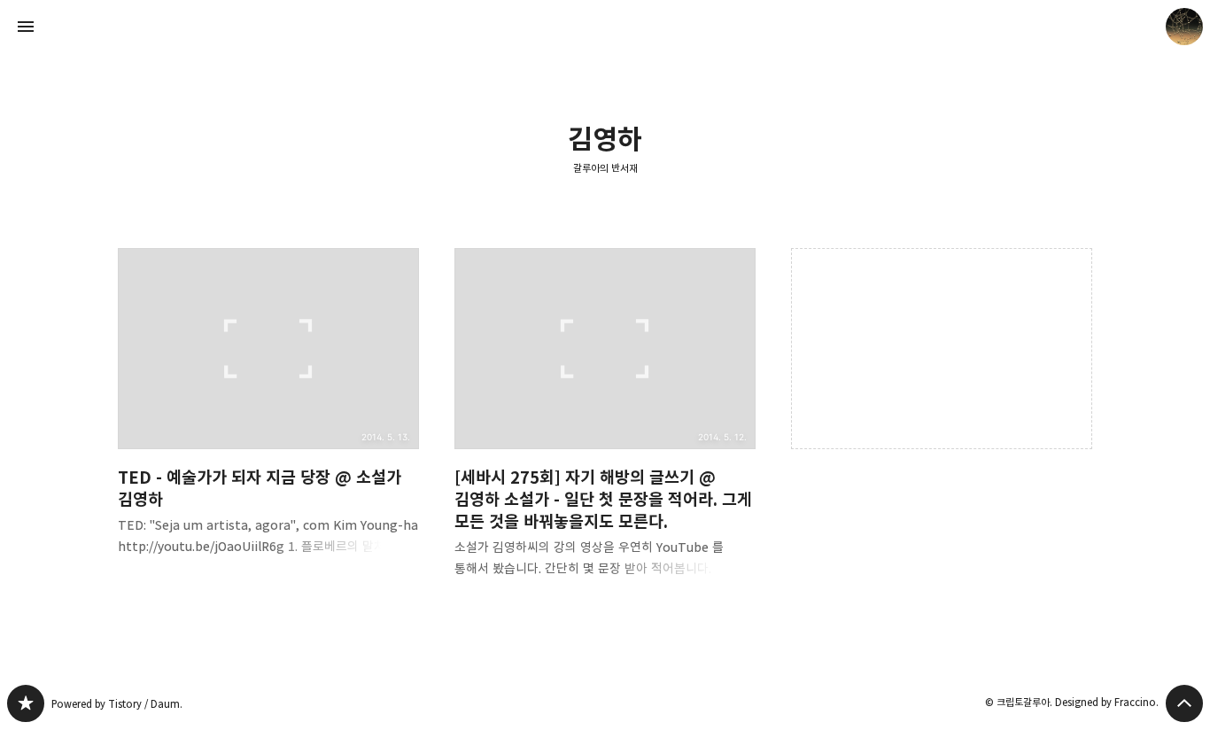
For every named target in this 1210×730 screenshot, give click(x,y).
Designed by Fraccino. (1107, 702)
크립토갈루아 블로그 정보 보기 (1184, 26)
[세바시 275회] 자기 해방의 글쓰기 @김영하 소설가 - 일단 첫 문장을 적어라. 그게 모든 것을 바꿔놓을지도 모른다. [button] (605, 427)
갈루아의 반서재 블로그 (25, 703)
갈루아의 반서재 (605, 168)
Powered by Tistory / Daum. (116, 704)
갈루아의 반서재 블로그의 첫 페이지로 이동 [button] (605, 26)
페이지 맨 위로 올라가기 (1184, 703)
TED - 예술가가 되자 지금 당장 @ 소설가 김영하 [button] (268, 416)
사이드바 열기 (25, 26)
